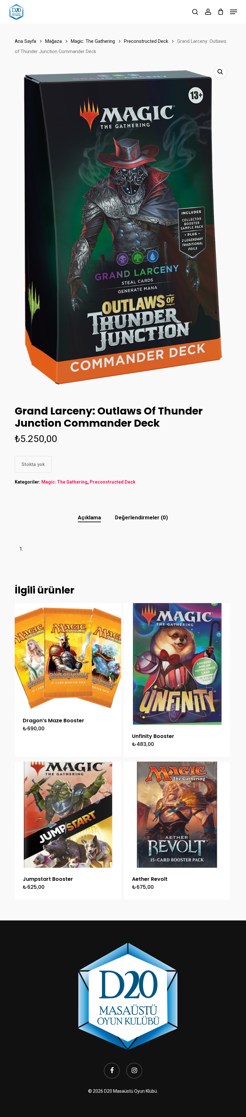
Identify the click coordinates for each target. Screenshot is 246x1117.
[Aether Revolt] (177, 815)
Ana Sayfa (25, 41)
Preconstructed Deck (146, 41)
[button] (233, 12)
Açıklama (89, 517)
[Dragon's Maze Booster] (68, 656)
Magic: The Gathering (93, 41)
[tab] (89, 518)
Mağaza (53, 41)
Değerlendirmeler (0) (141, 517)
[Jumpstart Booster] (68, 815)
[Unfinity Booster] (177, 664)
